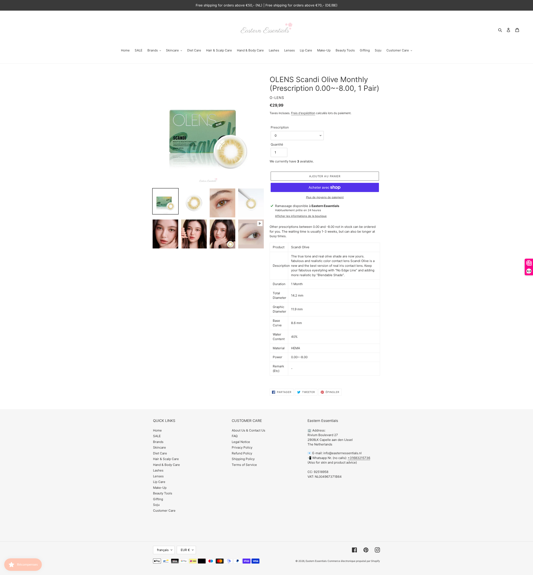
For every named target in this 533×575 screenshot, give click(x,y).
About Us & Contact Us (248, 430)
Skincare (159, 447)
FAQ (235, 436)
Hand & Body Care (166, 465)
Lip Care (159, 482)
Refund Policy (242, 453)
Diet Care (160, 453)
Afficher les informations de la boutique (301, 216)
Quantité (277, 144)
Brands (158, 442)
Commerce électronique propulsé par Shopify (354, 561)
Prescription (280, 127)
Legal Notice (241, 442)
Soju (156, 505)
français (163, 550)
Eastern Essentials (316, 561)
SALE (157, 436)
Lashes (158, 470)
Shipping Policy (243, 459)
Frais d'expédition (303, 113)
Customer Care (164, 511)
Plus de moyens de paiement (325, 197)
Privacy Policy (242, 447)
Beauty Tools (162, 493)
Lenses (158, 476)
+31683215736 (359, 458)
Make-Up (160, 488)
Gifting (158, 499)
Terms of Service (244, 465)
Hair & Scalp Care (166, 459)
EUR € (185, 550)
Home (157, 430)
